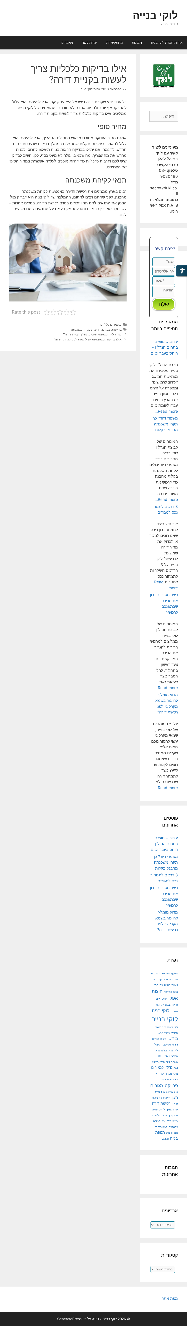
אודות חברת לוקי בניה (166, 42)
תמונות (137, 42)
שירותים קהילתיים (168, 1109)
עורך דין (160, 1073)
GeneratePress (69, 1319)
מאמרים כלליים (111, 324)
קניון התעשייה (170, 1092)
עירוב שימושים (170, 1079)
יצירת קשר (89, 42)
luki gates (172, 973)
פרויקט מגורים (164, 1085)
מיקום (163, 1039)
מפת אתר (170, 1298)
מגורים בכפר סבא (168, 1033)
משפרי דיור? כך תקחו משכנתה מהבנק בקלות (165, 424)
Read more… (166, 411)
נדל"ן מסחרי (171, 1073)
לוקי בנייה (155, 15)
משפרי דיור (172, 1062)
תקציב (165, 1138)
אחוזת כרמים (158, 973)
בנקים (106, 329)
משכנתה (77, 329)
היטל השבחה (171, 992)
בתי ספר (158, 985)
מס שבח (166, 1044)
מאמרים (67, 42)
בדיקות (117, 329)
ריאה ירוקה (165, 1098)
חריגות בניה (92, 329)
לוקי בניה (160, 1010)
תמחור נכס (172, 1132)
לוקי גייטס (172, 1027)
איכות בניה (172, 979)
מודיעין (173, 1038)
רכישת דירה (161, 1103)
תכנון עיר (166, 1121)
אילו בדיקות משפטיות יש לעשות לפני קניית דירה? (88, 339)
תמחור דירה (161, 1127)
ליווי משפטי (160, 1027)
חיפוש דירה (162, 998)
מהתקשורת (114, 42)
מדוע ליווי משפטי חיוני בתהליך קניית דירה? (92, 334)
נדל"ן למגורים (161, 1067)
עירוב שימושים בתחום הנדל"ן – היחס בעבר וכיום (164, 347)
